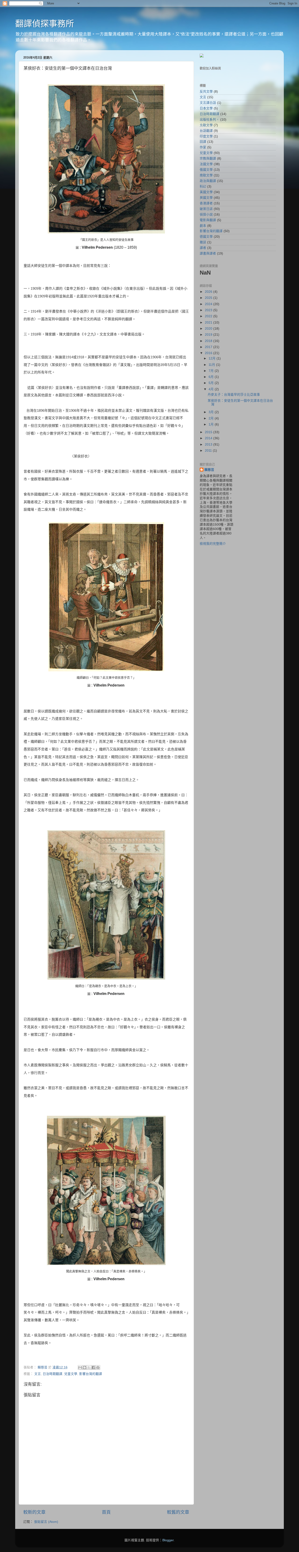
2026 (209, 291)
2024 (209, 304)
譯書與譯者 (208, 253)
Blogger (168, 1540)
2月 (212, 418)
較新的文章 (34, 1512)
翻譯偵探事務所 (44, 23)
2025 (209, 298)
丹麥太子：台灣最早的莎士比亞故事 (234, 394)
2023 (209, 310)
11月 (212, 364)
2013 (209, 444)
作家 (203, 147)
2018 (209, 341)
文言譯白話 (208, 103)
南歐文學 (206, 175)
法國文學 (206, 164)
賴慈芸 (209, 469)
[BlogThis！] (84, 1367)
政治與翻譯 (208, 181)
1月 (212, 424)
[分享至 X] (89, 1367)
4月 (212, 389)
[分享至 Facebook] (93, 1367)
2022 (209, 316)
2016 (209, 353)
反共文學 (206, 91)
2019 (209, 334)
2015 (209, 432)
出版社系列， (209, 119)
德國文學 (206, 236)
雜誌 (203, 242)
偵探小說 (206, 214)
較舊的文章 (178, 1512)
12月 (213, 358)
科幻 (203, 186)
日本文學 (206, 108)
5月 (212, 383)
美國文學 (206, 192)
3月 (212, 412)
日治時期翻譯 (52, 1374)
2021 (209, 322)
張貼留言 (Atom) (46, 1522)
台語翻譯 (206, 131)
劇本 (203, 225)
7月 (212, 371)
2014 (209, 438)
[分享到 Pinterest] (98, 1367)
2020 (209, 328)
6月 (212, 377)
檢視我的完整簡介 (213, 543)
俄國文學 (206, 169)
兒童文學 (70, 1374)
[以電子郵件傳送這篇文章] (80, 1367)
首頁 (106, 1512)
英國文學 (206, 197)
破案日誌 (206, 209)
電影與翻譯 (208, 220)
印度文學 (206, 136)
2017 (209, 347)
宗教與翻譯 (208, 158)
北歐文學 (206, 125)
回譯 (203, 141)
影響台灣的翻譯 (90, 1374)
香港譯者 (206, 203)
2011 (209, 450)
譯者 (203, 248)
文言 (37, 1374)
